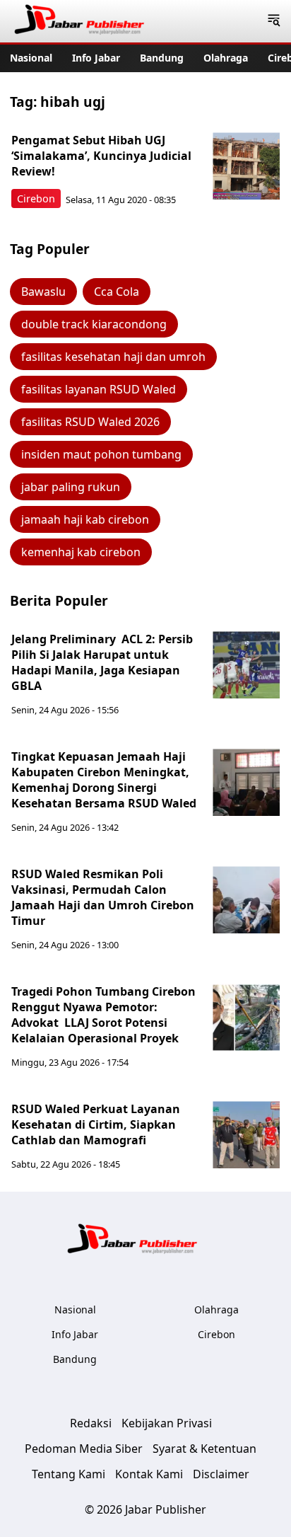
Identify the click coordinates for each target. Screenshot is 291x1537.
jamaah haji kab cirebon (85, 519)
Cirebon (36, 198)
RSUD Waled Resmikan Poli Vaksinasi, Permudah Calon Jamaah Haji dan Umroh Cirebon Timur (102, 897)
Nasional (31, 57)
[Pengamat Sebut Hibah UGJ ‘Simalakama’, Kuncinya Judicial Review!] (246, 166)
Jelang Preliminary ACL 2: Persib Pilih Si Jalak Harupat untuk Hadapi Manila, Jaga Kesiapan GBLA (102, 662)
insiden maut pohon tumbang (101, 454)
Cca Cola (116, 291)
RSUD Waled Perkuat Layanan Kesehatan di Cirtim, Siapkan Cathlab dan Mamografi (95, 1124)
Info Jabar (96, 57)
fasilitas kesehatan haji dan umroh (113, 356)
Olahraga (225, 57)
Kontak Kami (149, 1474)
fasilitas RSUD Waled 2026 (90, 422)
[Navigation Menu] (273, 21)
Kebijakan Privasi (166, 1423)
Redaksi (91, 1423)
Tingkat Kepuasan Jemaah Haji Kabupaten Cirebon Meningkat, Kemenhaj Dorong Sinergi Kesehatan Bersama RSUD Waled (103, 780)
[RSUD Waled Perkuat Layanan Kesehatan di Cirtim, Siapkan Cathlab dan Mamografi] (246, 1134)
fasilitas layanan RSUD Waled (98, 389)
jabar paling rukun (70, 487)
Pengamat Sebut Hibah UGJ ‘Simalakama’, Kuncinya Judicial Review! (101, 155)
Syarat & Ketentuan (204, 1448)
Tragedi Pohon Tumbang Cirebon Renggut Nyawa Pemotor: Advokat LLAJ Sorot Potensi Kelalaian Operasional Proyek (104, 1015)
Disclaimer (221, 1474)
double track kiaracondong (94, 324)
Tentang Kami (68, 1474)
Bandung (162, 57)
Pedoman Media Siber (84, 1448)
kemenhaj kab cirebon (81, 552)
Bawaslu (43, 291)
